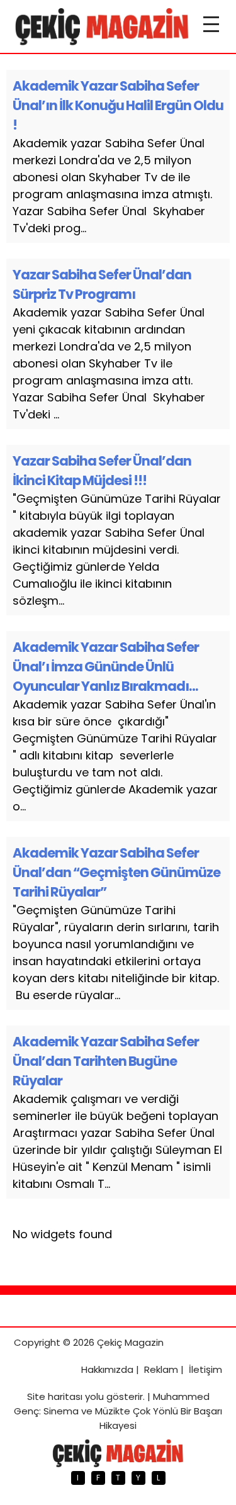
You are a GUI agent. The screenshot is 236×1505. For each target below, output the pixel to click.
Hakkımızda (107, 1369)
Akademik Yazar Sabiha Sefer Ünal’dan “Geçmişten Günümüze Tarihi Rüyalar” (116, 872)
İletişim (205, 1369)
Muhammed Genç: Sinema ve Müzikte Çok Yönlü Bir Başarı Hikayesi (118, 1411)
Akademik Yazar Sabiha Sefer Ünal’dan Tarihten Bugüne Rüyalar (106, 1061)
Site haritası (54, 1396)
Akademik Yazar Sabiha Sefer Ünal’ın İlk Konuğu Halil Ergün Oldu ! (118, 105)
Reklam (161, 1369)
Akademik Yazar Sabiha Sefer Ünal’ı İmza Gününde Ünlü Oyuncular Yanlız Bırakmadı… (106, 666)
